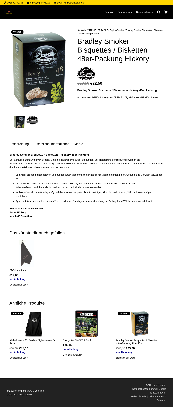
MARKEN (92, 30)
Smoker (154, 97)
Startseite (81, 30)
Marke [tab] (78, 144)
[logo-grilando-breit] (8, 12)
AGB (149, 385)
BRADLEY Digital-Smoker (111, 30)
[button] (158, 12)
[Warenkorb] (165, 12)
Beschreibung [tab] (19, 144)
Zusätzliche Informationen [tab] (51, 144)
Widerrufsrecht (138, 396)
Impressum (159, 385)
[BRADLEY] (86, 74)
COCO (30, 390)
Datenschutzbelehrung (144, 389)
